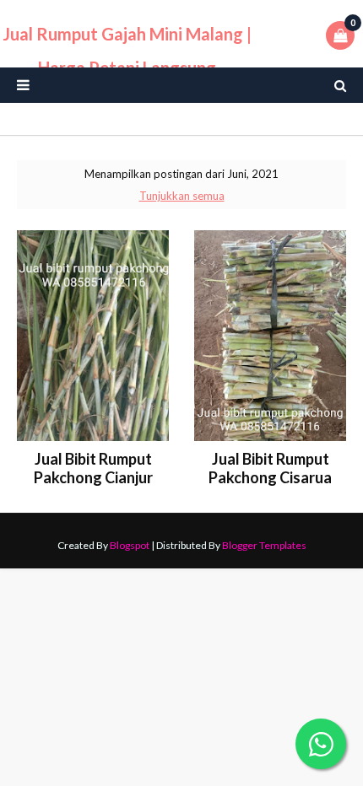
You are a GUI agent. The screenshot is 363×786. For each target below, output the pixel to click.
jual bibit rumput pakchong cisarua (270, 468)
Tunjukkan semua (182, 195)
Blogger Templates (264, 545)
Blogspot (129, 545)
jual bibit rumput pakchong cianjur (93, 468)
